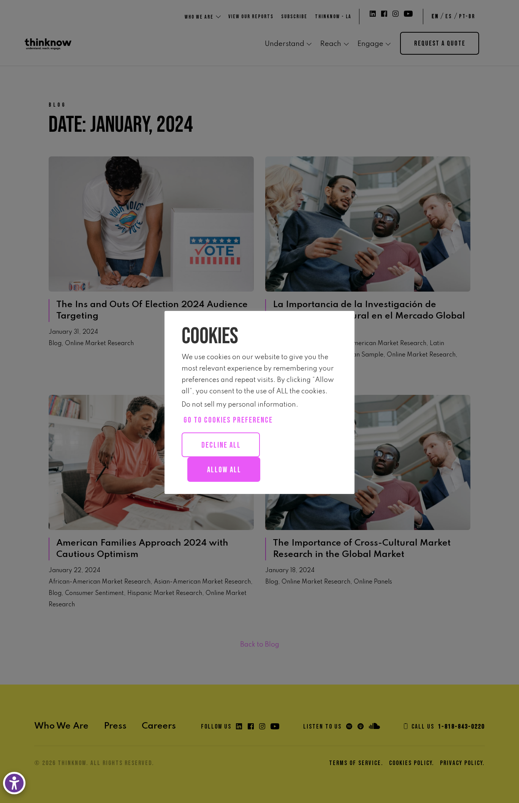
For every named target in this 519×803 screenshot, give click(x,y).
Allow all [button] (224, 470)
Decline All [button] (221, 445)
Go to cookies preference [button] (228, 420)
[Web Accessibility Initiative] (16, 783)
